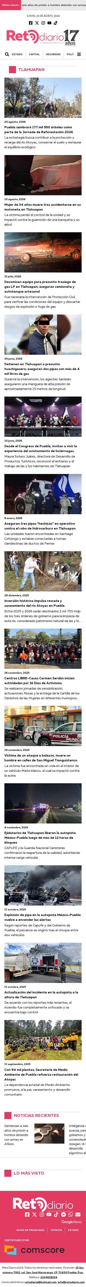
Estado (73, 1229)
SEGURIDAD (53, 54)
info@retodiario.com (71, 1282)
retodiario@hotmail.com (41, 1282)
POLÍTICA (73, 54)
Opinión (56, 1229)
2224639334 (48, 1277)
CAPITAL (34, 54)
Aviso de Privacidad (30, 1229)
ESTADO (17, 54)
